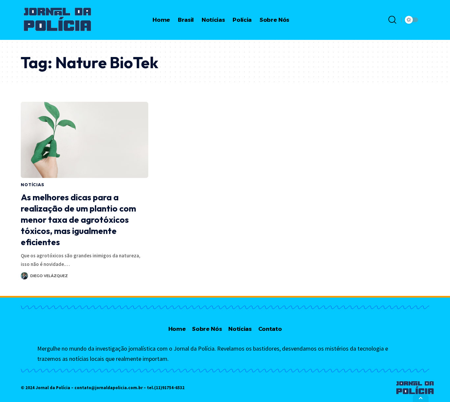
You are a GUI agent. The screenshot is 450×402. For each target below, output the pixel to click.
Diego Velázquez (49, 275)
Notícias (32, 184)
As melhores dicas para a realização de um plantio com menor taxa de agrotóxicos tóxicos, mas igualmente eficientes (78, 219)
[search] (392, 20)
